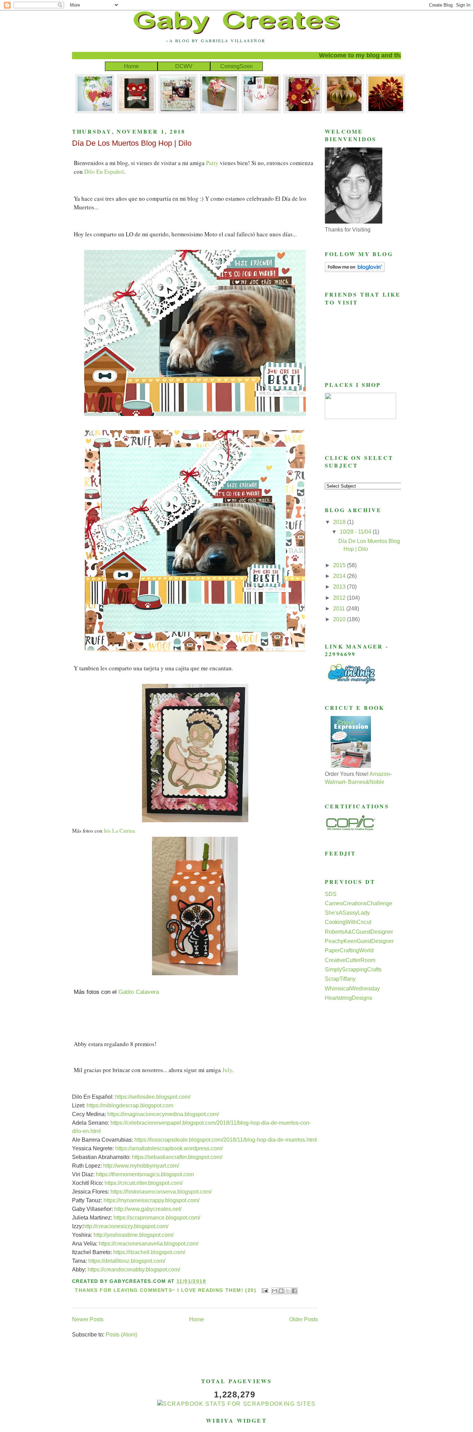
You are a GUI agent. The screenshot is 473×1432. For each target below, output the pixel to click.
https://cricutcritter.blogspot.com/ (143, 1183)
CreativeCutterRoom (350, 960)
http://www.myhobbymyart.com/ (141, 1166)
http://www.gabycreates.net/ (147, 1209)
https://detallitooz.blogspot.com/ (126, 1261)
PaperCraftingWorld (349, 950)
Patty (212, 163)
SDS (331, 894)
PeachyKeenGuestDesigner (359, 941)
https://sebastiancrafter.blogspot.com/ (177, 1157)
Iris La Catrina (119, 830)
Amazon (379, 774)
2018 (340, 522)
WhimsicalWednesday (352, 988)
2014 (340, 576)
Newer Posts (88, 1319)
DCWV (184, 66)
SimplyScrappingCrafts (353, 969)
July (227, 1070)
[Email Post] (264, 1290)
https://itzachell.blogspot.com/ (149, 1252)
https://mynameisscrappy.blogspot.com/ (151, 1200)
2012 (340, 598)
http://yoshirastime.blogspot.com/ (133, 1235)
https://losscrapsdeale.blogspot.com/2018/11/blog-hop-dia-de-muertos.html (225, 1140)
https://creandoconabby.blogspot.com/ (134, 1269)
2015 (340, 565)
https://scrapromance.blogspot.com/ (157, 1218)
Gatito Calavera (138, 992)
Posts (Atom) (121, 1335)
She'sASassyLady (347, 913)
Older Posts (303, 1319)
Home (131, 66)
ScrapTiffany (340, 979)
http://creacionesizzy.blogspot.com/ (125, 1226)
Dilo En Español (104, 171)
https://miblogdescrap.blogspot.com (130, 1105)
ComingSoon (236, 66)
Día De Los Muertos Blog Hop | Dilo (131, 143)
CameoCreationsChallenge (358, 903)
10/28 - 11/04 (356, 532)
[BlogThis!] (281, 1290)
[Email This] (274, 1290)
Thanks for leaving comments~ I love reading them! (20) (165, 1290)
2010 (340, 619)
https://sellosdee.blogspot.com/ (152, 1097)
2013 (340, 587)
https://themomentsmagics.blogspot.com (145, 1174)
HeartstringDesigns (348, 998)
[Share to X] (287, 1290)
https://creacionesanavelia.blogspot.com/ (148, 1244)
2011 (339, 608)
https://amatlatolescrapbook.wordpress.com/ (169, 1148)
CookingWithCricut (348, 922)
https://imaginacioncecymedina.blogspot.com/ (163, 1114)
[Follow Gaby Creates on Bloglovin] (355, 270)
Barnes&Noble (366, 782)
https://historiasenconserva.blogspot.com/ (161, 1192)
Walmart (335, 782)
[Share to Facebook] (294, 1290)
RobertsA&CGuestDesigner (359, 932)
